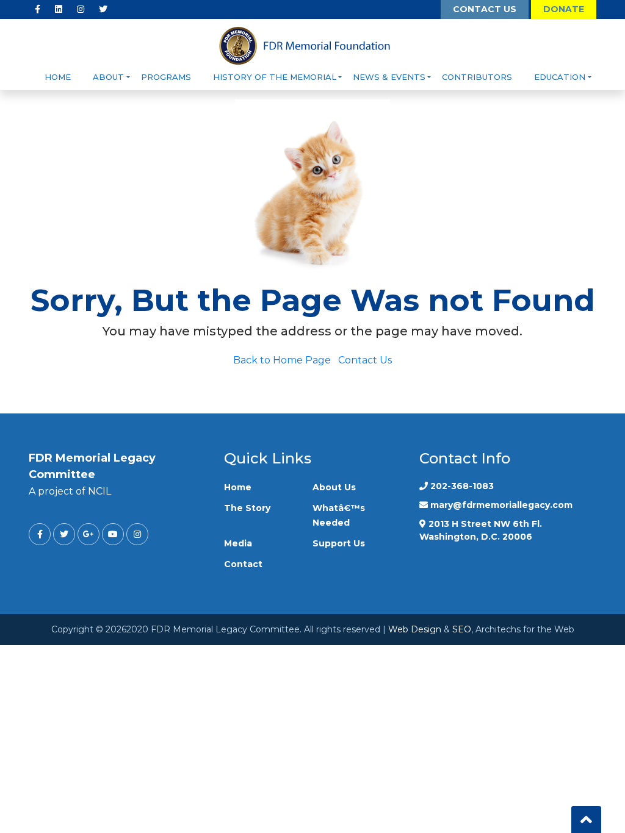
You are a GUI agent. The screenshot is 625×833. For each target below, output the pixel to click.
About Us (334, 487)
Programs (166, 77)
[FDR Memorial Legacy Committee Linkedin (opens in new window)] (58, 9)
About (108, 77)
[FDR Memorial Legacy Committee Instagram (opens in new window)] (80, 9)
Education (559, 77)
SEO (461, 629)
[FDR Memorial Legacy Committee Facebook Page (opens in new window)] (37, 9)
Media (238, 543)
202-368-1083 (462, 486)
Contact (243, 564)
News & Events (389, 77)
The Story (247, 507)
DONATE (563, 9)
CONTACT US (484, 9)
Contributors (477, 77)
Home (58, 77)
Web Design (414, 629)
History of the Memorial (274, 77)
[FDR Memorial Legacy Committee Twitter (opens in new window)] (103, 9)
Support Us (338, 543)
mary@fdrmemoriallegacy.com (501, 504)
